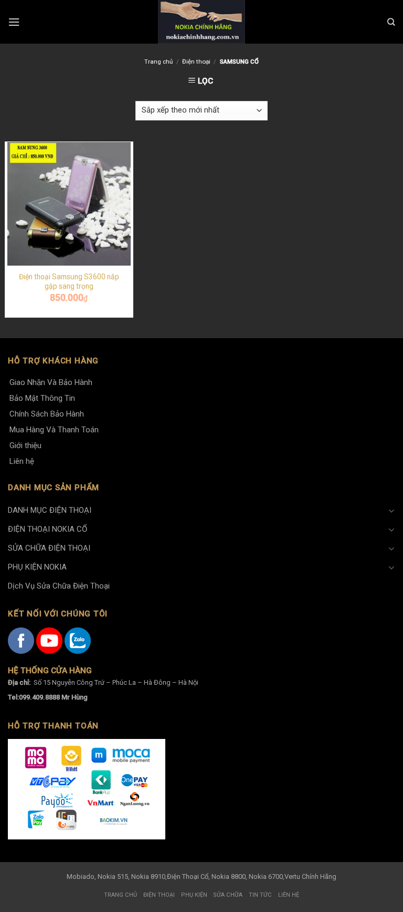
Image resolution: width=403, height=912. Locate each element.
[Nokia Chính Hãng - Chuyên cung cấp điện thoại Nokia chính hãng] (201, 22)
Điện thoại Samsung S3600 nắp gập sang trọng (69, 281)
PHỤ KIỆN (194, 894)
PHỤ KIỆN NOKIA (37, 567)
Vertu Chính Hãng (310, 876)
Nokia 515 (113, 876)
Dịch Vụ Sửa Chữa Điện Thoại (59, 586)
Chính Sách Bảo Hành (46, 414)
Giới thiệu (25, 445)
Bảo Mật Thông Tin (42, 398)
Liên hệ (21, 461)
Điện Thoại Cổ (187, 876)
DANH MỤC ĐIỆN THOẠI (49, 510)
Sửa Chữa (227, 894)
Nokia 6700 (266, 876)
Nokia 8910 (148, 876)
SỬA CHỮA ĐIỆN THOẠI (49, 548)
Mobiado (80, 876)
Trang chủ (158, 61)
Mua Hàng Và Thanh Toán (54, 429)
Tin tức (260, 894)
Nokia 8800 (228, 876)
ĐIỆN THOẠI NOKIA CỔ (47, 529)
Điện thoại (196, 61)
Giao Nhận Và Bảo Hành (50, 382)
